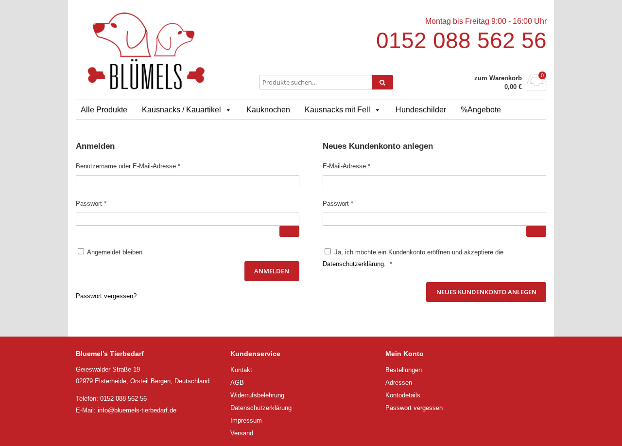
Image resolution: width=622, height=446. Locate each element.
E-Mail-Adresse (362, 166)
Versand (241, 433)
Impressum (246, 420)
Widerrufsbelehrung (257, 395)
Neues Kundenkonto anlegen (486, 291)
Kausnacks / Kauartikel (181, 110)
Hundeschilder (421, 110)
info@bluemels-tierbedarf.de (137, 410)
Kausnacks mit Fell (337, 110)
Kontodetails (402, 395)
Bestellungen (403, 370)
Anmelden (271, 271)
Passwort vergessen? (106, 296)
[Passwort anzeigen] (289, 231)
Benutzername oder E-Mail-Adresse (144, 166)
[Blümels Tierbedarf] (146, 50)
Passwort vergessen (414, 407)
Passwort (107, 203)
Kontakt (241, 370)
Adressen (398, 382)
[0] (536, 88)
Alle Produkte (104, 110)
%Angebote (481, 110)
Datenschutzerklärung (353, 264)
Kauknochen (268, 110)
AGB (237, 382)
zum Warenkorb (498, 78)
